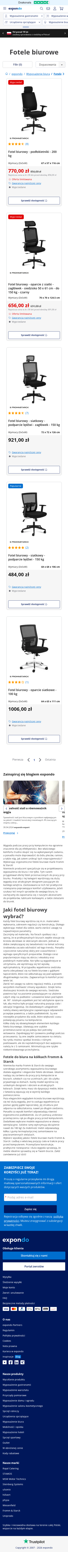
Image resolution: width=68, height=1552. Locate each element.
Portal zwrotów (34, 1266)
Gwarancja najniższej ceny (26, 183)
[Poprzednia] (28, 760)
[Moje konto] (54, 8)
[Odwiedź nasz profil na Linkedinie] (16, 1363)
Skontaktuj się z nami (34, 1255)
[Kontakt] (48, 8)
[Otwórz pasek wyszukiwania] (41, 8)
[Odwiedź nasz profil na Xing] (22, 1363)
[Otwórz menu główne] (4, 9)
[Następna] (40, 760)
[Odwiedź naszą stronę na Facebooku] (11, 1363)
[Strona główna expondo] (6, 74)
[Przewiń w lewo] (3, 33)
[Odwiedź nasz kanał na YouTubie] (5, 1363)
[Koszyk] (61, 8)
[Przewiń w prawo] (65, 33)
